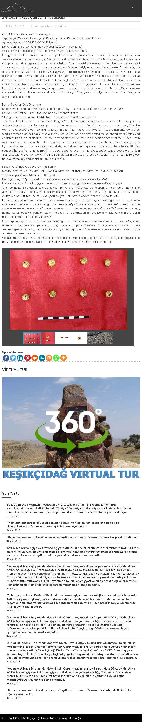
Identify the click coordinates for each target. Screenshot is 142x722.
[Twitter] (13, 358)
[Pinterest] (27, 358)
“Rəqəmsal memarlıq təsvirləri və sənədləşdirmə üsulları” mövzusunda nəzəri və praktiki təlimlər (72, 537)
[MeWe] (42, 358)
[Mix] (49, 358)
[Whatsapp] (56, 358)
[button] (129, 253)
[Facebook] (6, 358)
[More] (63, 358)
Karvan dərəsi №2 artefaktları (48, 26)
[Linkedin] (20, 358)
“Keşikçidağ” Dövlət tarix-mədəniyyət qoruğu (53, 718)
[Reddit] (34, 358)
